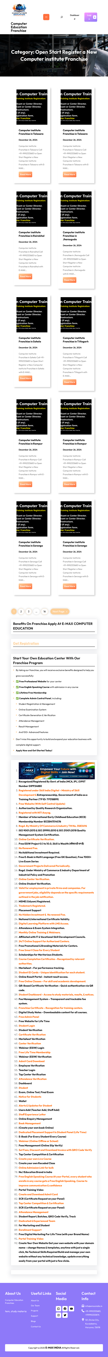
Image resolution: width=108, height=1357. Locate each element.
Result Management (29, 726)
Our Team (35, 1305)
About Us (35, 1300)
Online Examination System (32, 709)
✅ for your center (39, 681)
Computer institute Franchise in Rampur (31, 441)
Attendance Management (31, 720)
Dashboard (74, 17)
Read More (25, 174)
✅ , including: (39, 698)
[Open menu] (46, 17)
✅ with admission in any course (47, 687)
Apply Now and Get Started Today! (34, 750)
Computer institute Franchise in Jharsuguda (74, 236)
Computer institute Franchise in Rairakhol (31, 234)
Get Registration (26, 643)
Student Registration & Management (37, 704)
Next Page (60, 611)
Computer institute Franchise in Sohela (30, 339)
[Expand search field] (61, 17)
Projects (34, 1310)
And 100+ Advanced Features (33, 732)
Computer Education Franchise (19, 27)
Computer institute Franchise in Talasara (31, 132)
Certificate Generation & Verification (37, 715)
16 (44, 611)
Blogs (33, 1321)
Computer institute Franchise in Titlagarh (75, 339)
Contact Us (36, 1326)
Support (34, 1316)
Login (89, 17)
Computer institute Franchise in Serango (31, 543)
